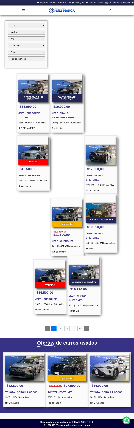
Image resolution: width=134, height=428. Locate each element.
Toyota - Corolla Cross (21, 392)
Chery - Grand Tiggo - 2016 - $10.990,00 (102, 2)
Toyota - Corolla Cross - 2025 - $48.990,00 (54, 2)
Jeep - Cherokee (29, 175)
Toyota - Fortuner (60, 392)
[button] (23, 9)
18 (81, 328)
